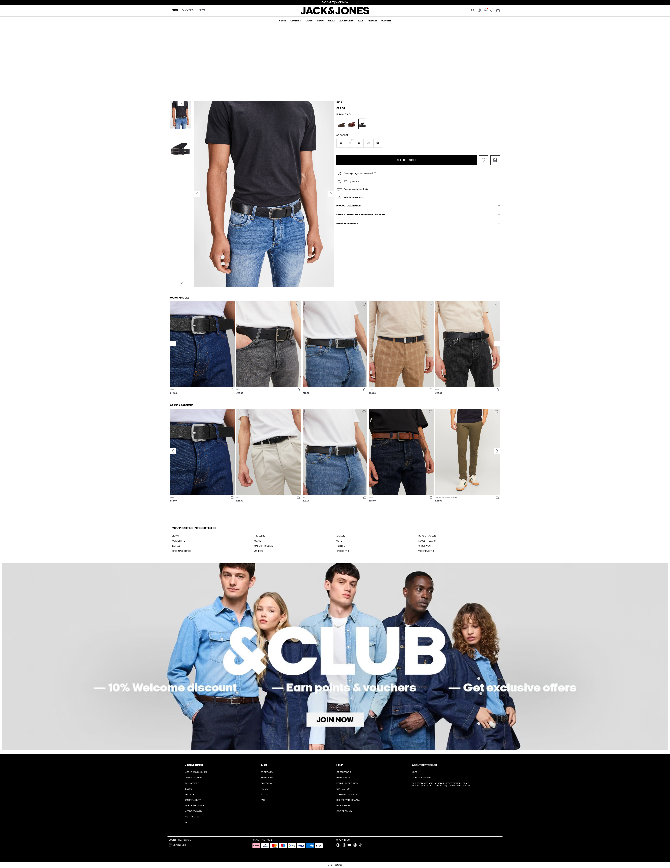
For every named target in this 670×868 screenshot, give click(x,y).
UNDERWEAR (424, 546)
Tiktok (264, 789)
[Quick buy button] (232, 390)
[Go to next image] (181, 283)
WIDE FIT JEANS (426, 551)
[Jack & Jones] (335, 13)
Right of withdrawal (348, 800)
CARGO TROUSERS (263, 546)
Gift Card (190, 794)
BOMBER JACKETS (427, 536)
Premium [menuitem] (372, 21)
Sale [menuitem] (360, 21)
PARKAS (176, 546)
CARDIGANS (342, 551)
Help (339, 765)
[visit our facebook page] (338, 846)
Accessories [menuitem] (346, 21)
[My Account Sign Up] (335, 656)
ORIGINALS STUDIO (181, 551)
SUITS (339, 541)
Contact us (342, 789)
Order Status (343, 772)
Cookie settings (335, 865)
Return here (343, 777)
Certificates (192, 817)
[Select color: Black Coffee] (352, 124)
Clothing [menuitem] (296, 21)
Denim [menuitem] (320, 21)
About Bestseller (424, 765)
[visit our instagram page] (343, 846)
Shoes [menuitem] (331, 21)
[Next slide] (497, 343)
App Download (193, 811)
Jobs (414, 772)
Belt (339, 102)
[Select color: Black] (362, 124)
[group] (202, 349)
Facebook (266, 783)
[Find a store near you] (479, 11)
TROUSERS (259, 536)
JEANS (175, 536)
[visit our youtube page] (349, 846)
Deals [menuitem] (309, 21)
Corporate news (421, 777)
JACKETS (340, 536)
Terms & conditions (347, 794)
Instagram (267, 777)
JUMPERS (258, 551)
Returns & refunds (347, 783)
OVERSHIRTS (178, 541)
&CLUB (188, 789)
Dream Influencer (195, 805)
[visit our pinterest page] (355, 846)
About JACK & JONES (196, 772)
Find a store (192, 783)
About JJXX (267, 772)
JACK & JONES (194, 765)
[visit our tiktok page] (360, 846)
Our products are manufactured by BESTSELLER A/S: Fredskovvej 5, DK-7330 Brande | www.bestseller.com (441, 784)
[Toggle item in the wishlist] (483, 160)
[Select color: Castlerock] (341, 124)
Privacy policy (344, 805)
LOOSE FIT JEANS (427, 541)
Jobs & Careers (193, 777)
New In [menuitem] (282, 21)
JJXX (264, 765)
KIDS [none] (201, 10)
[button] (340, 143)
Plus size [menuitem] (386, 21)
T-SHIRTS (340, 546)
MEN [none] (175, 10)
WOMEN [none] (188, 10)
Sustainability (193, 800)
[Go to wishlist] (491, 11)
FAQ (187, 822)
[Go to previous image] (181, 103)
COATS (257, 541)
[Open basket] (498, 11)
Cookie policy (344, 811)
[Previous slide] (173, 343)
